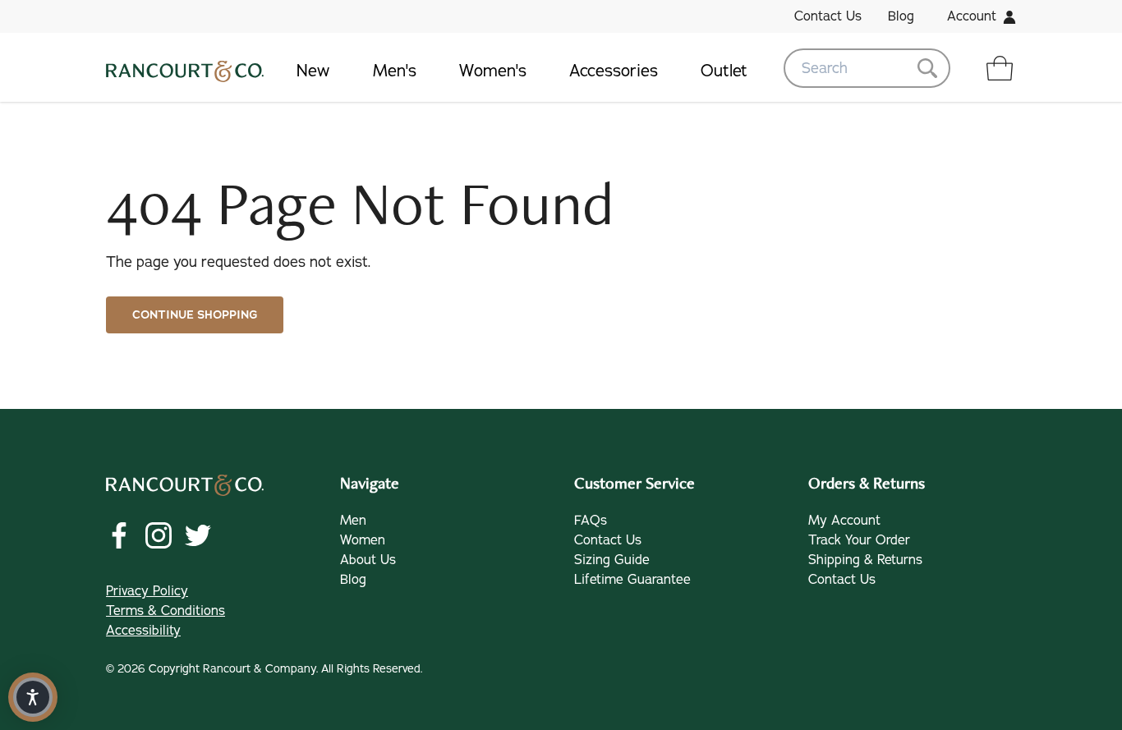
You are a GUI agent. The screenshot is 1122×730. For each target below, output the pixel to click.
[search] (867, 68)
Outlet (724, 71)
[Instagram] (158, 535)
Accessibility (143, 631)
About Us (368, 560)
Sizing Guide (612, 560)
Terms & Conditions (165, 611)
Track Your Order (859, 540)
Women (362, 540)
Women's (493, 71)
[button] (33, 697)
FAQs (590, 521)
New (313, 71)
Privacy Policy (147, 591)
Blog (901, 16)
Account (971, 16)
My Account (844, 521)
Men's (394, 71)
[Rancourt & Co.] (185, 68)
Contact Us (828, 16)
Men (353, 521)
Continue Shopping (194, 315)
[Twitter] (198, 535)
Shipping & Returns (865, 560)
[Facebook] (119, 535)
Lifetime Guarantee (632, 580)
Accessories (613, 71)
